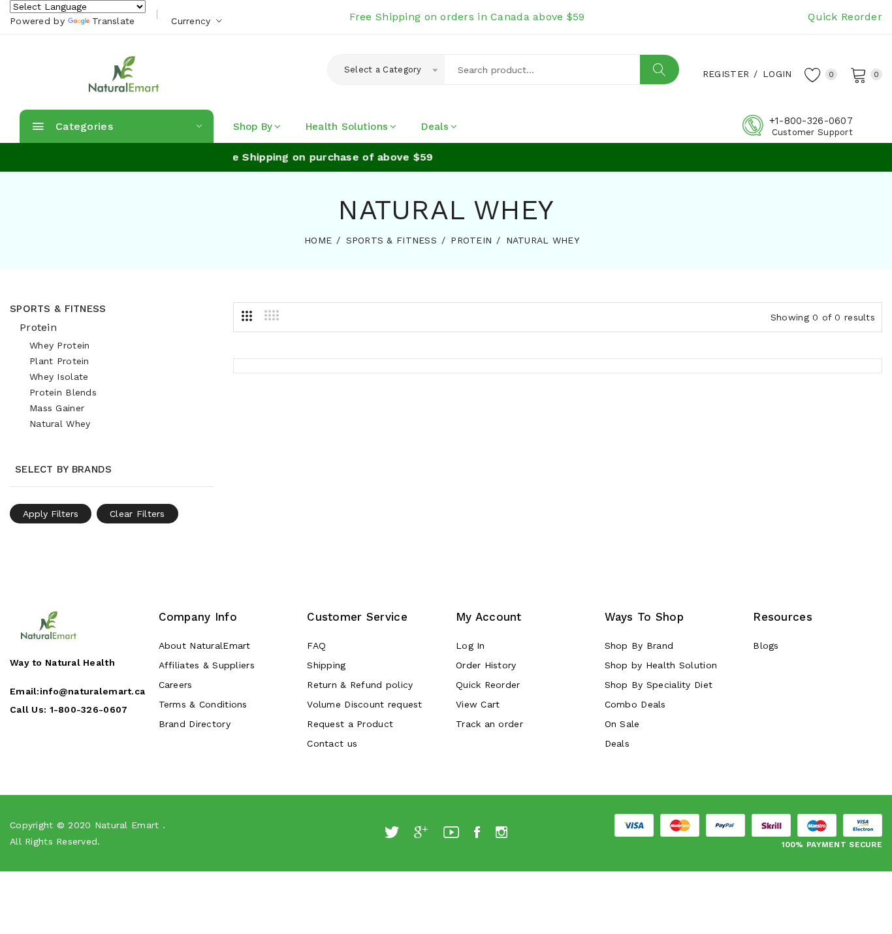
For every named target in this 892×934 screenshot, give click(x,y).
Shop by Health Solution (661, 665)
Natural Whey (59, 423)
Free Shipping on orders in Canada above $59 (467, 16)
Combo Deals (635, 704)
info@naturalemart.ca (93, 691)
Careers (176, 684)
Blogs (765, 645)
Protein (38, 327)
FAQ (316, 645)
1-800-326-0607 (89, 709)
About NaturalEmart (205, 645)
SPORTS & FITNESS (391, 240)
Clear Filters (137, 513)
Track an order (489, 724)
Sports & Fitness (58, 309)
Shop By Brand (639, 645)
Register (726, 74)
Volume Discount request (364, 704)
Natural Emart (127, 825)
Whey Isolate (58, 376)
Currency (192, 21)
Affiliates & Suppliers (207, 665)
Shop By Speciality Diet (658, 684)
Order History (486, 665)
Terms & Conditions (203, 704)
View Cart (478, 704)
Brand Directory (195, 724)
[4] (271, 315)
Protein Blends (63, 392)
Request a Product (350, 724)
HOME (318, 240)
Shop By (253, 126)
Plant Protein (59, 361)
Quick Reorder (845, 16)
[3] (246, 315)
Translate (113, 21)
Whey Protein (59, 345)
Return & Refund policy (360, 684)
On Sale (622, 724)
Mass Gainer (56, 408)
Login (777, 74)
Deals (435, 126)
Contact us (332, 743)
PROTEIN (471, 240)
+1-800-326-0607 (811, 121)
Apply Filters (50, 513)
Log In (470, 645)
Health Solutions (347, 126)
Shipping (326, 665)
